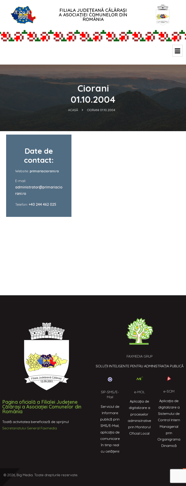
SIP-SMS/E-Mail (110, 394)
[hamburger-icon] (177, 51)
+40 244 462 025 (42, 204)
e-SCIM (168, 391)
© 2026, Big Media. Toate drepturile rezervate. (40, 475)
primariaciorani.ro (44, 171)
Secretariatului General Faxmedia (29, 428)
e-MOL (139, 392)
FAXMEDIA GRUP (140, 356)
